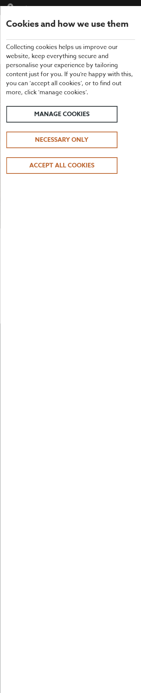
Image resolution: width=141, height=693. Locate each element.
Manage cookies (61, 114)
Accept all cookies (61, 165)
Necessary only (61, 139)
